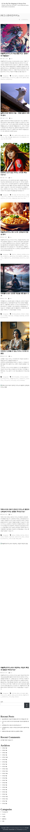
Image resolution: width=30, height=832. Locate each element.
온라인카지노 (9, 79)
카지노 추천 (23, 198)
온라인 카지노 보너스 (22, 196)
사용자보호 (11, 536)
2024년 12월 (5, 768)
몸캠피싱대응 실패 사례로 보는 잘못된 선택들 (12, 731)
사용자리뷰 (10, 315)
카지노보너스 (7, 380)
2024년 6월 (4, 782)
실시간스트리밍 (18, 695)
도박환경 (18, 535)
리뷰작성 (22, 535)
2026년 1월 (4, 755)
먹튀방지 (23, 314)
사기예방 (5, 315)
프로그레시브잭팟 (7, 138)
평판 (20, 538)
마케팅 (3, 816)
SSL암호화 (16, 377)
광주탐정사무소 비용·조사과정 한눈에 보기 (11, 725)
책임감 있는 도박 (16, 198)
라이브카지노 (13, 77)
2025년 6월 (4, 766)
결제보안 (18, 314)
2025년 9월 (4, 759)
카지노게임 (11, 696)
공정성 (13, 535)
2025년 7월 (4, 764)
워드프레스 (24, 829)
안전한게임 (21, 315)
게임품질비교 (21, 75)
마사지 (3, 814)
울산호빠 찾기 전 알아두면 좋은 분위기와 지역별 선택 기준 (15, 719)
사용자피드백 (18, 536)
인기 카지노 (9, 198)
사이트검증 (16, 315)
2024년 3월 (4, 789)
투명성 (17, 538)
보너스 (5, 695)
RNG (13, 135)
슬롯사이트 (23, 135)
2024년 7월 (4, 780)
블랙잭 (24, 77)
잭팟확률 (10, 137)
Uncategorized (5, 75)
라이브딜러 (22, 693)
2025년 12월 (5, 757)
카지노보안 (13, 380)
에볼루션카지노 (7, 257)
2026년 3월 (4, 750)
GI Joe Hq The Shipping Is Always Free (14, 3)
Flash (16, 829)
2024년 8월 (4, 778)
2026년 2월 (4, 752)
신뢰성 (22, 536)
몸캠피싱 (4, 818)
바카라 (20, 77)
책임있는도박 (16, 137)
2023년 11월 (5, 798)
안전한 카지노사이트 (12, 196)
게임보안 (19, 254)
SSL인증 (14, 314)
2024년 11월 (5, 771)
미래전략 (6, 536)
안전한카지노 (23, 378)
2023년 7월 (4, 801)
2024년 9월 (4, 775)
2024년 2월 (4, 791)
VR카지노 (14, 254)
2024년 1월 (4, 794)
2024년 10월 (5, 773)
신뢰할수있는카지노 (14, 378)
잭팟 (6, 137)
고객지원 (22, 377)
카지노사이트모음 (21, 380)
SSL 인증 (14, 194)
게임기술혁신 (15, 75)
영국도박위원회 (15, 257)
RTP (13, 377)
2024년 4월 (4, 787)
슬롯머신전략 (18, 135)
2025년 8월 (4, 761)
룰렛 (18, 77)
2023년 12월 (5, 796)
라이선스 (23, 194)
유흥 (3, 821)
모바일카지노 (6, 256)
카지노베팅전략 (22, 137)
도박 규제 (18, 194)
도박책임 (24, 254)
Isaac (12, 58)
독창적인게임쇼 (5, 77)
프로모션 (17, 696)
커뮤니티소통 (12, 538)
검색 (2, 701)
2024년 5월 (4, 785)
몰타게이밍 (12, 256)
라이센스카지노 (5, 378)
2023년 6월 (4, 803)
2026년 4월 (4, 748)
